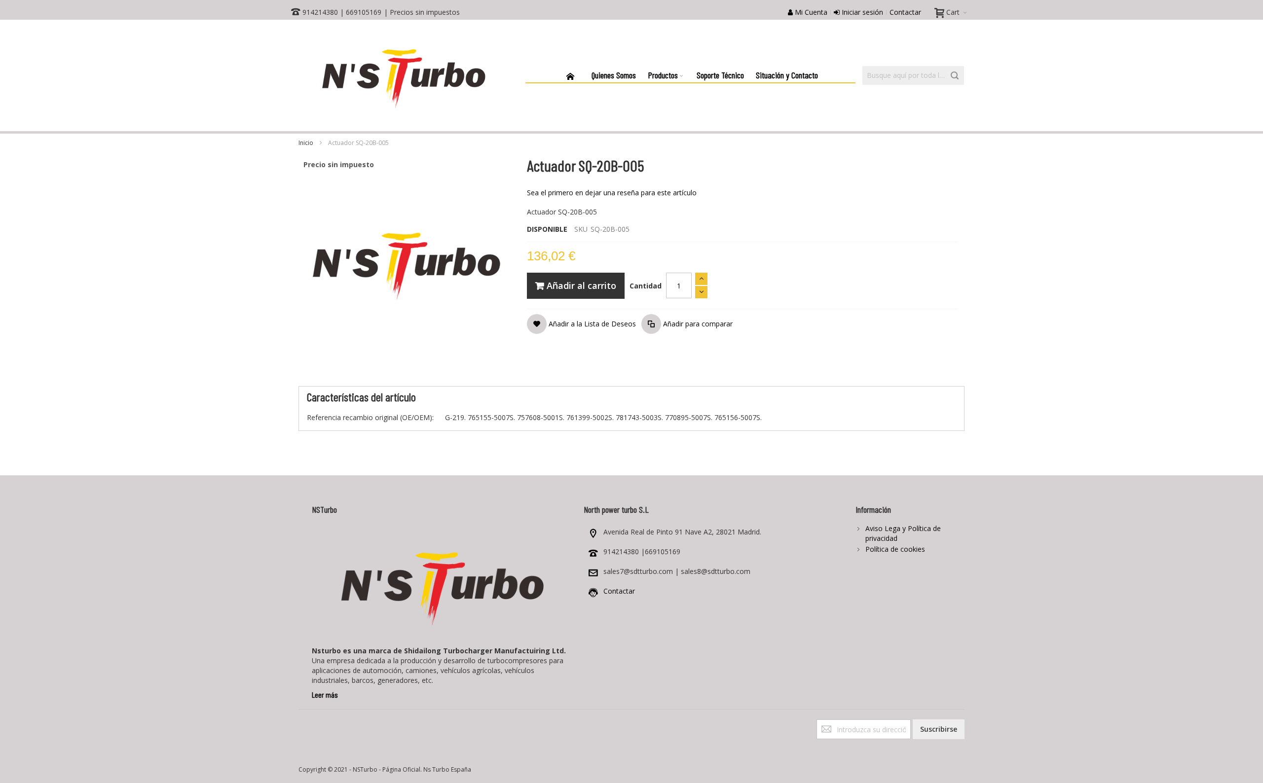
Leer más (325, 694)
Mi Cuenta (810, 12)
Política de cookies (895, 549)
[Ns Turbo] (402, 75)
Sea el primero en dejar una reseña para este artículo (612, 192)
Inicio (305, 143)
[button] (581, 324)
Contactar (905, 12)
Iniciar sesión (861, 12)
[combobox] (913, 75)
